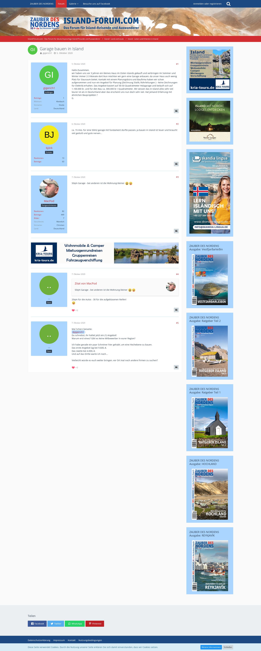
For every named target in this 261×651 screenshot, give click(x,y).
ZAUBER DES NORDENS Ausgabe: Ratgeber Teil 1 (205, 390)
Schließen (228, 647)
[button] (37, 624)
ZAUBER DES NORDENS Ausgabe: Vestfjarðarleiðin (206, 247)
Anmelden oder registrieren (207, 3)
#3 (177, 177)
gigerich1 (47, 53)
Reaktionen (38, 158)
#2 (177, 123)
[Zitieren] (176, 111)
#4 (177, 274)
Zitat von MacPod (86, 283)
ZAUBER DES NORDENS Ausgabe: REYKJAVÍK (204, 533)
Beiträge (37, 98)
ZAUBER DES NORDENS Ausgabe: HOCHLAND (204, 462)
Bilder (36, 218)
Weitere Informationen (211, 647)
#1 (177, 63)
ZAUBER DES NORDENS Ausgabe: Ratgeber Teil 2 (205, 319)
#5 (177, 322)
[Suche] (228, 4)
